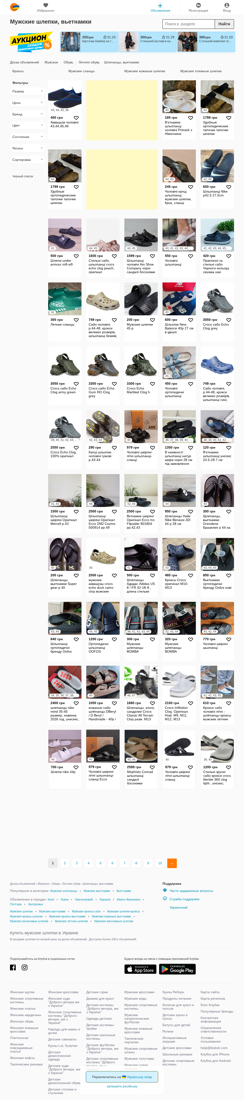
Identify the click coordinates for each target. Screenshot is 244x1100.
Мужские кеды (135, 998)
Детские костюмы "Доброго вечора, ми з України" (102, 1008)
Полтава (16, 904)
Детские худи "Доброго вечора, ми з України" (64, 1069)
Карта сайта (210, 992)
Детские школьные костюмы (100, 1036)
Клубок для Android (216, 1061)
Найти (224, 24)
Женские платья (23, 1008)
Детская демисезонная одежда (59, 1055)
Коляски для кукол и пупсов (178, 1006)
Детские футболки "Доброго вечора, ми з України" (102, 1048)
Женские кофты (22, 1058)
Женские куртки (22, 992)
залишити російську (122, 1086)
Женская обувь (22, 1021)
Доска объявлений (24, 62)
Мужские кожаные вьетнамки (111, 916)
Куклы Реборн (173, 992)
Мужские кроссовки (139, 992)
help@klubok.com (214, 1048)
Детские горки (97, 992)
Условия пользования (211, 1039)
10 (160, 863)
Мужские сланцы (81, 71)
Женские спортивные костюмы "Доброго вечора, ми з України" (64, 1017)
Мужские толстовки (139, 1058)
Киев (51, 899)
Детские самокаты (62, 1039)
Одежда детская (99, 1018)
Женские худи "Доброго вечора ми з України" (63, 1002)
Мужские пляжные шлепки (201, 71)
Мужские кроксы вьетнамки (67, 916)
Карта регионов (213, 998)
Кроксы (18, 71)
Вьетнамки (124, 891)
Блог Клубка (210, 1005)
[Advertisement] (122, 110)
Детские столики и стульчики (62, 1091)
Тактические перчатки (133, 1040)
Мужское (51, 62)
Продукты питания (177, 998)
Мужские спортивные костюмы (141, 1006)
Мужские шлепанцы (63, 891)
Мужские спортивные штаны (141, 1050)
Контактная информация (211, 1019)
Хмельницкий (84, 899)
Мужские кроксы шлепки (26, 916)
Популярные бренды (217, 1011)
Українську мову (139, 1077)
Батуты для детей (176, 1025)
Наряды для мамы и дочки (64, 1031)
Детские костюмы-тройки (100, 1026)
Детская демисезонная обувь (64, 1081)
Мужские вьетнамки (97, 891)
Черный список (22, 176)
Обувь (68, 62)
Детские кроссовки (177, 1048)
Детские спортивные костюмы (178, 1062)
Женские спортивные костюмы (26, 1000)
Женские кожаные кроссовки (24, 1029)
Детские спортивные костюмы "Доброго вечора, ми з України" (102, 1064)
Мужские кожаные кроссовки (138, 1030)
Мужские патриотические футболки (136, 1018)
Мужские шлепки (21, 911)
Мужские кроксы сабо (86, 911)
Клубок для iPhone (215, 1054)
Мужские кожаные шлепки (144, 71)
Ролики (168, 1031)
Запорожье (35, 904)
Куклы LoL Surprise (62, 1046)
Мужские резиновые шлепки (29, 921)
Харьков (104, 899)
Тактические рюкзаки (26, 1064)
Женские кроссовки (63, 992)
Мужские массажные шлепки (113, 921)
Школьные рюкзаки (177, 1054)
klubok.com (15, 7)
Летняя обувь (89, 62)
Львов (64, 899)
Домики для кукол (100, 998)
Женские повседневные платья (21, 1047)
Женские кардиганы (25, 1015)
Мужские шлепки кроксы (123, 911)
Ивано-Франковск (128, 899)
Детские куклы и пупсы (175, 1016)
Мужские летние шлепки (71, 921)
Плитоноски (19, 1038)
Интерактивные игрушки (175, 1039)
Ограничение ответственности (213, 1029)
